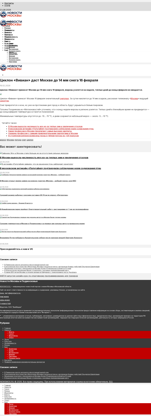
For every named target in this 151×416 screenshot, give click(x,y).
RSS (111, 381)
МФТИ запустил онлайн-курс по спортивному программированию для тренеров (39, 276)
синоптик (4, 101)
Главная (7, 30)
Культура (8, 43)
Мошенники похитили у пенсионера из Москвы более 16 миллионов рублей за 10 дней (37, 268)
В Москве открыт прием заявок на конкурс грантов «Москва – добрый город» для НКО (38, 181)
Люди (11, 52)
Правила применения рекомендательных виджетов (24, 362)
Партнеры (13, 62)
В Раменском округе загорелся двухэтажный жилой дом (26, 265)
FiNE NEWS (4, 297)
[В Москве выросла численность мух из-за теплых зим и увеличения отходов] (34, 153)
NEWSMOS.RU (5, 286)
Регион (7, 28)
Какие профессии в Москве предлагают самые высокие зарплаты (40, 131)
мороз (3, 140)
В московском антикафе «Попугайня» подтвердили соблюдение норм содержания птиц (51, 129)
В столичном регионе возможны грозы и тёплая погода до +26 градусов (43, 136)
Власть (7, 41)
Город (7, 35)
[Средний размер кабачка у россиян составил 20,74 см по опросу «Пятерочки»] (24, 189)
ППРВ (7, 5)
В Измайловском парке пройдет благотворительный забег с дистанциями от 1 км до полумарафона (44, 209)
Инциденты (9, 39)
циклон (30, 140)
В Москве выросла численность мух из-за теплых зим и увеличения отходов (45, 126)
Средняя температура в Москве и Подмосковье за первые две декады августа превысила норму (42, 223)
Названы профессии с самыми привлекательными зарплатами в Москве (43, 133)
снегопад (64, 98)
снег (24, 140)
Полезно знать (14, 51)
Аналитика (13, 54)
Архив (11, 351)
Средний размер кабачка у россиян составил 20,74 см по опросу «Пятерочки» (34, 195)
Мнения (12, 47)
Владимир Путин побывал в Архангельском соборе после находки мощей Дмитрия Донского (41, 238)
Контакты (9, 3)
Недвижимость (11, 37)
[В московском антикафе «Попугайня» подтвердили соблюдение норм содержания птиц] (36, 164)
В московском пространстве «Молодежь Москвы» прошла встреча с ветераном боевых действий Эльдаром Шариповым (51, 267)
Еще (6, 50)
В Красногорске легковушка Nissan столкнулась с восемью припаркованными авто (36, 270)
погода (18, 140)
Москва (134, 98)
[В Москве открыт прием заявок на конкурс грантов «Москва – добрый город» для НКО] (35, 175)
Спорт (7, 48)
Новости (8, 32)
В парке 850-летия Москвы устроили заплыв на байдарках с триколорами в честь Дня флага (40, 272)
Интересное (13, 49)
